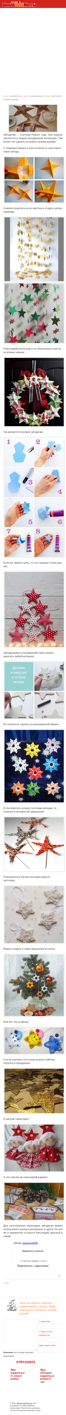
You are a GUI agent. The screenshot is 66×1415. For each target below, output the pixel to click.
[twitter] (41, 1404)
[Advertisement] (33, 36)
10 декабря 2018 (14, 96)
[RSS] (52, 1404)
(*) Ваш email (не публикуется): (46, 1333)
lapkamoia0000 (35, 96)
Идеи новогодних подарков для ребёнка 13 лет (47, 1375)
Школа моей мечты (24, 1403)
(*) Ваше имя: (44, 1321)
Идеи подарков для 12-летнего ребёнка (18, 1374)
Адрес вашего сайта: (47, 1345)
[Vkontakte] (46, 1404)
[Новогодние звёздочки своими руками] (33, 118)
